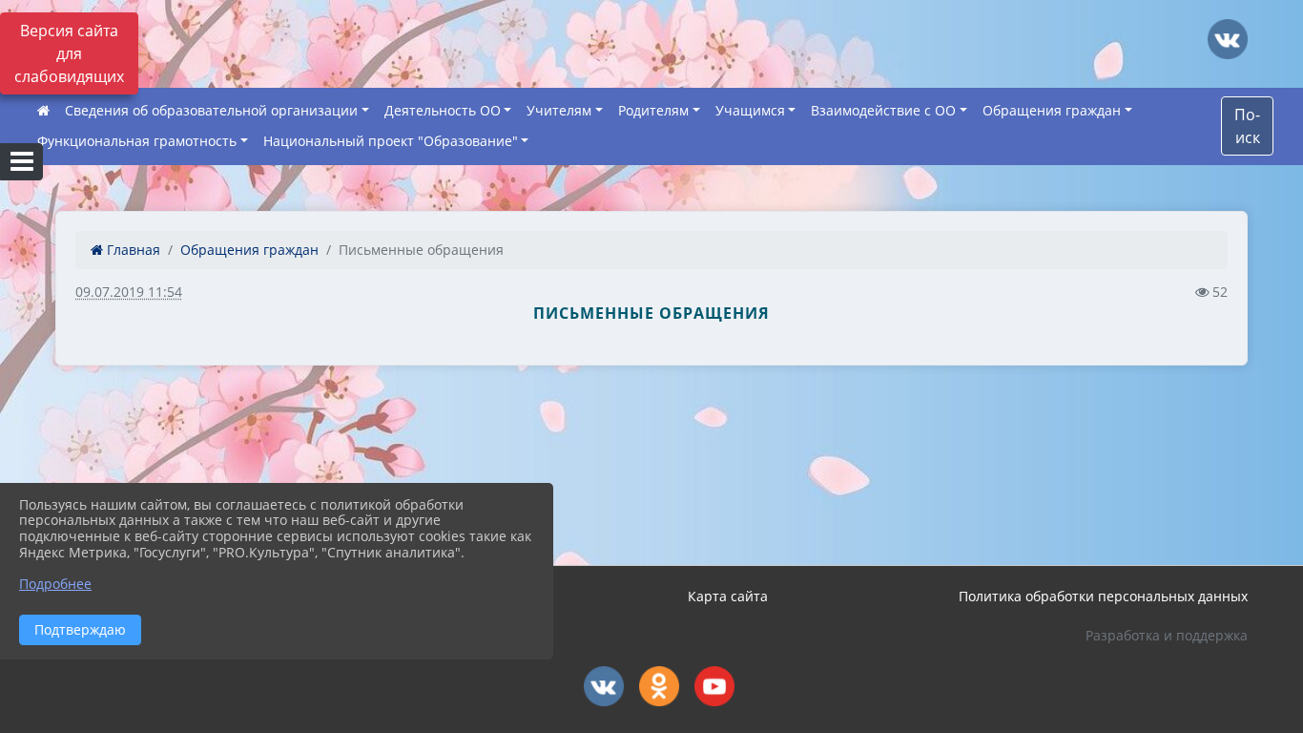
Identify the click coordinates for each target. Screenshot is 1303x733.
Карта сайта (728, 596)
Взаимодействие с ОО (883, 110)
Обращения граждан (1051, 110)
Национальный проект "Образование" (390, 141)
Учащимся (750, 110)
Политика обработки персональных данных (1103, 596)
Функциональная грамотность (137, 141)
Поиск (1247, 126)
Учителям (559, 110)
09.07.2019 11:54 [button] (128, 292)
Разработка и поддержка (1167, 635)
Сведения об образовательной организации (211, 110)
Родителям (653, 110)
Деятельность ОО (442, 110)
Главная (131, 250)
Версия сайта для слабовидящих (69, 53)
